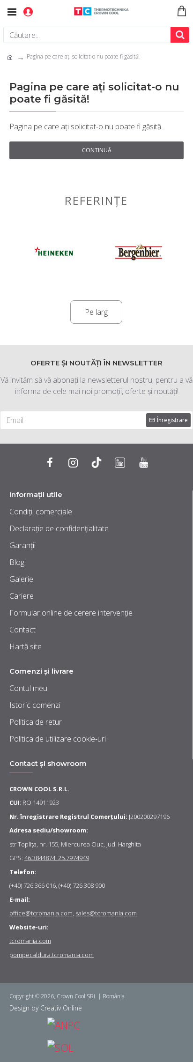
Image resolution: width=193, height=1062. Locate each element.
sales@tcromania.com (106, 913)
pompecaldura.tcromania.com (51, 955)
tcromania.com (30, 940)
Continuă (96, 150)
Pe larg (96, 312)
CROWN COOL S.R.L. (39, 789)
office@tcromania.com (41, 913)
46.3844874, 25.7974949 (56, 858)
